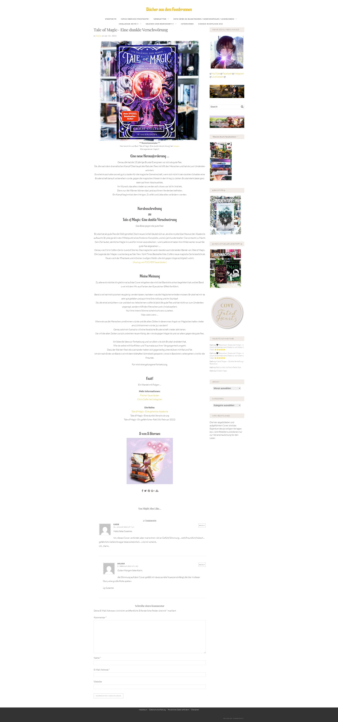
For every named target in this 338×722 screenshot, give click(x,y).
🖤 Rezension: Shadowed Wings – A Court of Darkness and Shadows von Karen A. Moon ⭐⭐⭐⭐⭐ (227, 347)
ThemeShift (238, 718)
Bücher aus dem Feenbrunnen (169, 9)
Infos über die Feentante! (135, 19)
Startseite (111, 19)
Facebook (227, 73)
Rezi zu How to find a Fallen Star (228, 367)
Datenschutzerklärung (157, 710)
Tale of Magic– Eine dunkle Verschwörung (131, 29)
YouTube (216, 73)
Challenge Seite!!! (129, 24)
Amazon (176, 146)
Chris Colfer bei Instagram (149, 399)
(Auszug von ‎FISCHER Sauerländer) (150, 262)
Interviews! (187, 24)
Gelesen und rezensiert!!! (160, 24)
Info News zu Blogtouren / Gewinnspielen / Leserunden (203, 19)
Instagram (239, 73)
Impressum (143, 710)
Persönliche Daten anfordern (178, 710)
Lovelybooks (218, 76)
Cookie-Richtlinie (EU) (210, 24)
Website (98, 681)
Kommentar (100, 617)
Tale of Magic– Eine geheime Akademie (149, 411)
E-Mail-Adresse (102, 669)
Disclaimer (195, 710)
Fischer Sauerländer (149, 395)
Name (97, 657)
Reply (202, 525)
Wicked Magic (221, 371)
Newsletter (160, 19)
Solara (98, 36)
